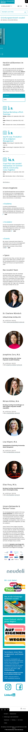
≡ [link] (27, 1)
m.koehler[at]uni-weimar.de (13, 413)
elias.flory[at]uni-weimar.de (13, 495)
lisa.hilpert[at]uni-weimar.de (13, 452)
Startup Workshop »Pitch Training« (13, 113)
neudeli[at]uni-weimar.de (14, 678)
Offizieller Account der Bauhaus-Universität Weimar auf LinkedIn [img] (4, 709)
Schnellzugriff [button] (6, 6)
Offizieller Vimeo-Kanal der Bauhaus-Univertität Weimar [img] (7, 709)
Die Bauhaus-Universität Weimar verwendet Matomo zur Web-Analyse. (14, 727)
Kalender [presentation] (6, 95)
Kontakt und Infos (8, 12)
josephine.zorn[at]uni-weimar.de (14, 365)
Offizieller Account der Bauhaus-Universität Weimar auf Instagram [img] (1, 709)
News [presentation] (5, 99)
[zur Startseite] (7, 2)
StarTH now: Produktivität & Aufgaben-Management (12, 139)
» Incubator (7, 222)
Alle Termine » (6, 182)
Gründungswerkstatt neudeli (13, 18)
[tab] (14, 96)
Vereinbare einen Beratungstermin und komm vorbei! (14, 654)
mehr (5, 214)
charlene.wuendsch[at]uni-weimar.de (15, 322)
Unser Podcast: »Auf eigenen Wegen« (13, 620)
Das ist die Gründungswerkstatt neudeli (13, 598)
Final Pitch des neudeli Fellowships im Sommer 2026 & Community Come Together (12, 167)
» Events (6, 239)
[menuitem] (18, 6)
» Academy (7, 204)
